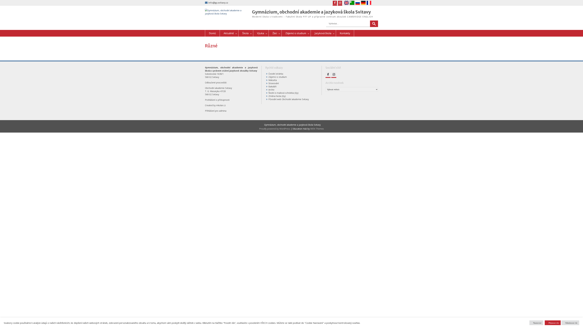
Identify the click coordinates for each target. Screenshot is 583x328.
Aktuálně (229, 33)
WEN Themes (317, 128)
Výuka (260, 33)
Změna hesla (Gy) (277, 96)
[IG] (340, 3)
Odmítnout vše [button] (571, 323)
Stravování (273, 83)
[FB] (335, 3)
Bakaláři (272, 86)
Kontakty (345, 33)
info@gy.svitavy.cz (218, 2)
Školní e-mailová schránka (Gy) (283, 92)
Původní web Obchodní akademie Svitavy (288, 99)
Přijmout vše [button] (554, 323)
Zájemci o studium (295, 33)
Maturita (272, 80)
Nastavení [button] (537, 323)
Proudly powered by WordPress (274, 128)
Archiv (271, 89)
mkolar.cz (221, 105)
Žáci (275, 33)
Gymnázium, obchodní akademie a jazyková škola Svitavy (311, 12)
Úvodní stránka (275, 73)
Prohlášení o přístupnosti (217, 99)
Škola (245, 33)
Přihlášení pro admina (215, 110)
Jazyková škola (323, 33)
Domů (212, 33)
